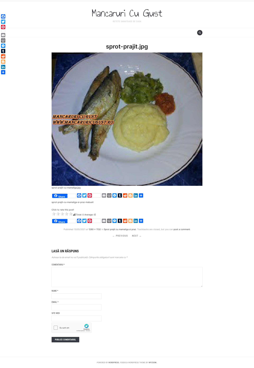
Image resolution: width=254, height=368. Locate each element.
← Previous (120, 235)
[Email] (3, 35)
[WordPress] (3, 40)
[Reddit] (3, 56)
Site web (56, 313)
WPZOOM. (153, 362)
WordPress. (114, 362)
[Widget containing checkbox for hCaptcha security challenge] (72, 328)
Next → (137, 235)
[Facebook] (3, 16)
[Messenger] (3, 45)
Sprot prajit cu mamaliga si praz (120, 229)
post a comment (182, 229)
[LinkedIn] (3, 67)
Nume (55, 291)
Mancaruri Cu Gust (127, 13)
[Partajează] (3, 72)
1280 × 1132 (95, 229)
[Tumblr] (3, 51)
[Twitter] (3, 21)
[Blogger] (3, 61)
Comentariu (58, 264)
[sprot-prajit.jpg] (127, 119)
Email (55, 302)
